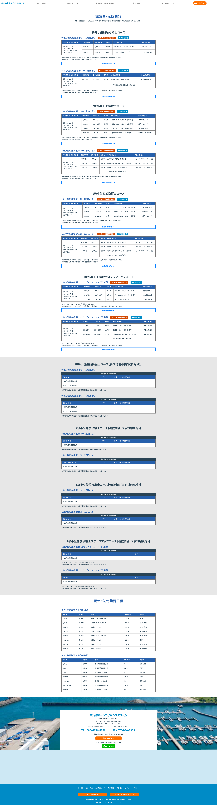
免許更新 (136, 3)
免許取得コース (100, 788)
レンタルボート (167, 3)
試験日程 (119, 788)
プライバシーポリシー (132, 788)
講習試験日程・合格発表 (105, 3)
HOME (80, 788)
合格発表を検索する (108, 64)
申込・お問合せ (199, 3)
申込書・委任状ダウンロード (124, 795)
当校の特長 (41, 3)
